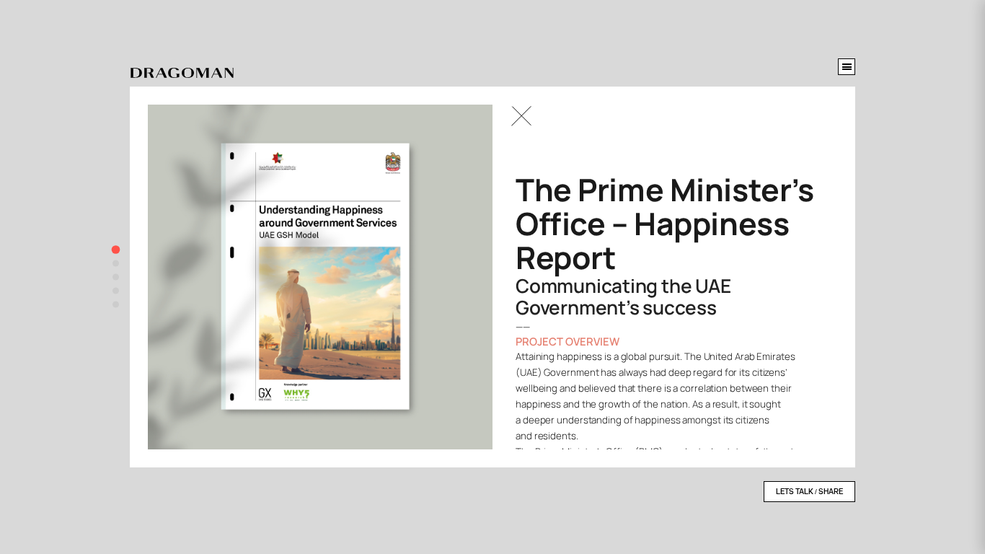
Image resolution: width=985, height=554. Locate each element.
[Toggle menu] (846, 67)
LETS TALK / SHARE (809, 491)
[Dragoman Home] (182, 74)
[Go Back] (521, 116)
